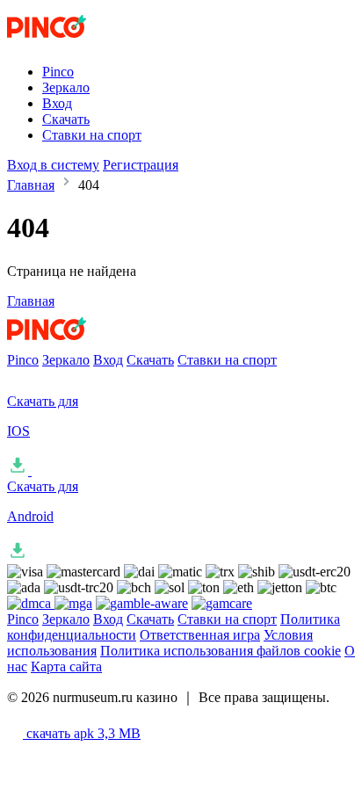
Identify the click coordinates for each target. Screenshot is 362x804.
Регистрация (140, 164)
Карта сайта (66, 666)
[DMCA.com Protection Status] (30, 603)
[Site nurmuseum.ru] (80, 41)
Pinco (58, 71)
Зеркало (66, 87)
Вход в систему (53, 164)
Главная (30, 184)
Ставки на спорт (91, 134)
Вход (57, 103)
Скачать (66, 119)
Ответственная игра (200, 634)
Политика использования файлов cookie (220, 650)
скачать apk (82, 733)
